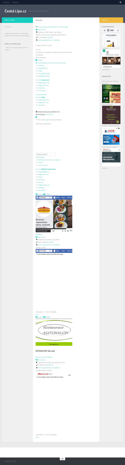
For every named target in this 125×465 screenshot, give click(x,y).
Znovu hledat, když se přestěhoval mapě (50, 254)
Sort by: (42, 80)
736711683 (49, 242)
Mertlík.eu (104, 168)
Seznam (40, 194)
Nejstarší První (43, 85)
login (46, 120)
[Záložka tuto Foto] (36, 117)
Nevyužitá (41, 190)
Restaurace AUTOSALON (44, 357)
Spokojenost (105, 69)
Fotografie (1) (43, 68)
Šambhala (39, 234)
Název (40, 177)
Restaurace (42, 29)
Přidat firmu (6, 2)
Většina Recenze (43, 185)
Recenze (41, 65)
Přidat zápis (8, 27)
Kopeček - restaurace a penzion (111, 126)
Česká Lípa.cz (15, 11)
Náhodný (41, 88)
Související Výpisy (44, 73)
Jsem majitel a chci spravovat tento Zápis (51, 63)
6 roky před (49, 114)
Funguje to (105, 48)
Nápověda (16, 2)
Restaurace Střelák (107, 105)
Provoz (40, 182)
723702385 (49, 37)
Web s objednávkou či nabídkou (49, 40)
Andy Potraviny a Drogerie (109, 147)
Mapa (40, 71)
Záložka (40, 60)
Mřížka (47, 194)
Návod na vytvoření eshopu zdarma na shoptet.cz (16, 49)
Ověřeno (41, 188)
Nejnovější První (43, 83)
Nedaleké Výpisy (44, 76)
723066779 (49, 365)
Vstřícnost (41, 90)
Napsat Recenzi (41, 95)
